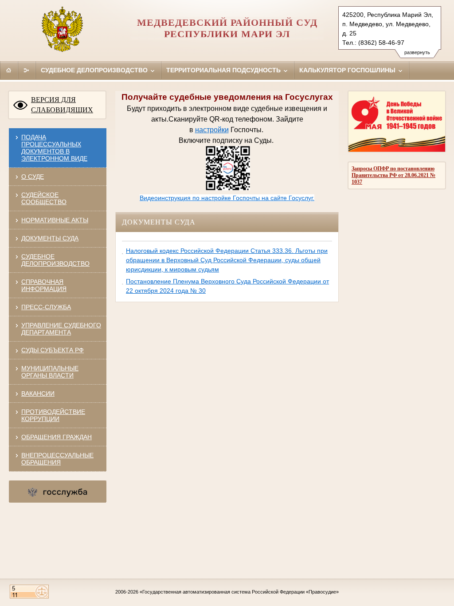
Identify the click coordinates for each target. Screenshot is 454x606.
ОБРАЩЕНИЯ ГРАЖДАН (56, 437)
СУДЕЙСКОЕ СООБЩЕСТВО (44, 198)
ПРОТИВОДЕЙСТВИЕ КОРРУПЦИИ (53, 415)
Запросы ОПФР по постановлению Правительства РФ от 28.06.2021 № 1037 (393, 175)
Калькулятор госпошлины (348, 70)
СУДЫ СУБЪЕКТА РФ (52, 350)
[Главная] (9, 70)
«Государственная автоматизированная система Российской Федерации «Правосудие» (239, 591)
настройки (212, 130)
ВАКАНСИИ (38, 393)
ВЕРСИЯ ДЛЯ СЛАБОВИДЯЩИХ (62, 105)
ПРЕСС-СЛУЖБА (46, 307)
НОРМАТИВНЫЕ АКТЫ (54, 220)
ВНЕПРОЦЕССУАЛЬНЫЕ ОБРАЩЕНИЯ (57, 459)
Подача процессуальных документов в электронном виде (54, 148)
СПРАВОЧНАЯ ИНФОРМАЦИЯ (44, 285)
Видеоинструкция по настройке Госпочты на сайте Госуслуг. (227, 197)
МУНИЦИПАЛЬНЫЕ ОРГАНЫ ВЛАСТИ (49, 372)
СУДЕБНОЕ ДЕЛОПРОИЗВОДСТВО (55, 260)
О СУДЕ (32, 176)
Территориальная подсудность (224, 70)
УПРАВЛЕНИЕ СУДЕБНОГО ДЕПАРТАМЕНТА (61, 329)
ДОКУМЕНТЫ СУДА (49, 238)
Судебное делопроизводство (95, 70)
